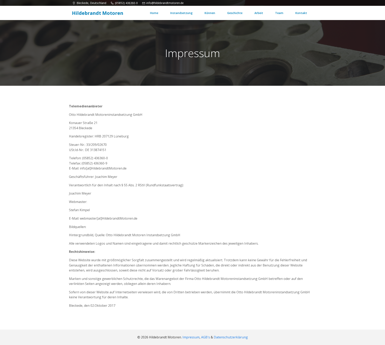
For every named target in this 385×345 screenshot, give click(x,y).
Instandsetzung (181, 13)
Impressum (191, 337)
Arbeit (258, 13)
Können (210, 13)
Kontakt (301, 13)
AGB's (205, 337)
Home (154, 13)
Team (279, 13)
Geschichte (234, 13)
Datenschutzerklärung (231, 337)
